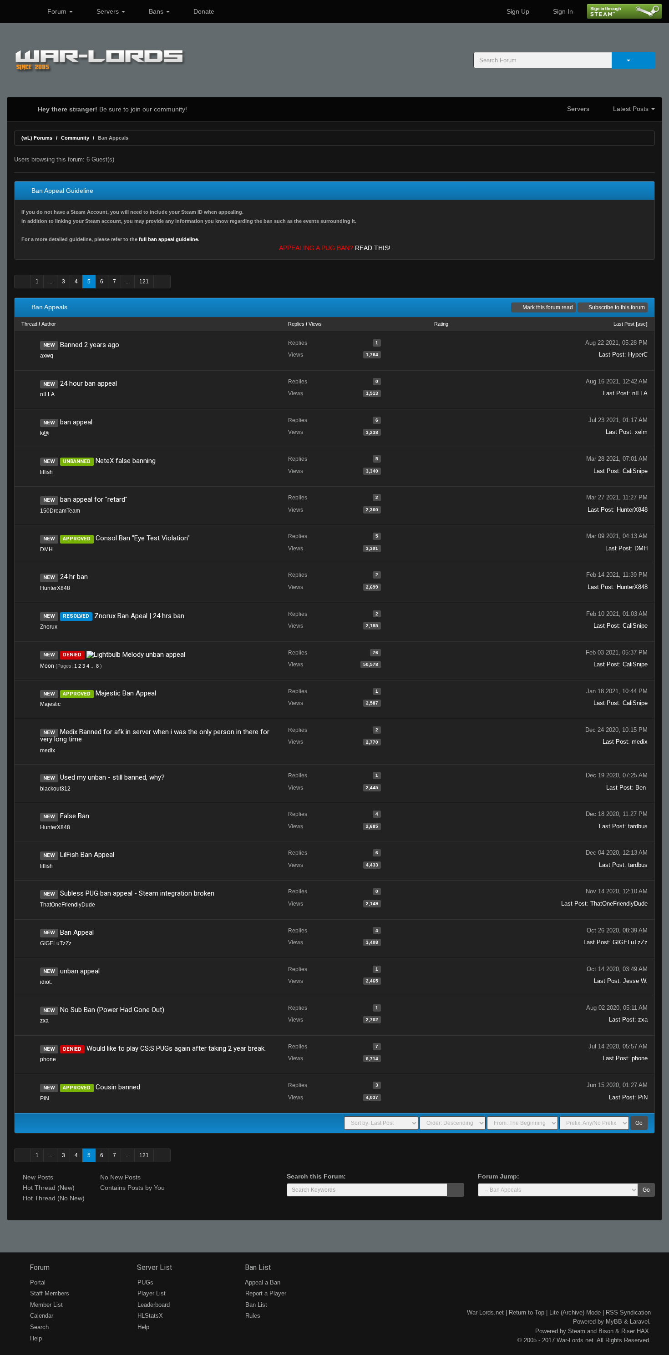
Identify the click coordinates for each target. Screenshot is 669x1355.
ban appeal (76, 422)
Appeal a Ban (261, 1282)
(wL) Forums (36, 138)
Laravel (639, 1321)
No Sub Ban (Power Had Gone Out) (112, 1010)
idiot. (46, 982)
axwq (46, 356)
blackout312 (55, 789)
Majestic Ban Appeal (126, 693)
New (49, 345)
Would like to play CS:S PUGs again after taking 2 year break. (176, 1048)
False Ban (74, 816)
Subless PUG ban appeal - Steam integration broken (137, 893)
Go (639, 1123)
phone (48, 1059)
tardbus (638, 826)
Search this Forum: (316, 1176)
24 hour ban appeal (88, 383)
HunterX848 (632, 509)
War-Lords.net (485, 1312)
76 (375, 652)
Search (38, 1327)
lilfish (46, 472)
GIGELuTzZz (55, 943)
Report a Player (264, 1293)
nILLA (47, 394)
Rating (441, 324)
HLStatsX (149, 1315)
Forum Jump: (498, 1176)
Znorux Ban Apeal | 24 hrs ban (139, 616)
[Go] (455, 1190)
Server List (153, 1267)
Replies (296, 324)
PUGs (144, 1282)
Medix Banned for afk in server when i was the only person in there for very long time (154, 736)
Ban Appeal (77, 932)
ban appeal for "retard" (93, 499)
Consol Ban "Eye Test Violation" (143, 538)
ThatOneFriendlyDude (67, 905)
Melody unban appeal (153, 654)
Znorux (48, 627)
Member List (45, 1304)
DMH (46, 549)
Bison (605, 1331)
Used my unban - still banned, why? (112, 777)
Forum (57, 11)
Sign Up (517, 11)
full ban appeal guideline (168, 239)
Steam (576, 1331)
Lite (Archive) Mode (575, 1312)
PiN (44, 1098)
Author (48, 324)
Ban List (257, 1267)
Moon (47, 666)
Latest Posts (630, 108)
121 (144, 281)
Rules (251, 1315)
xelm (641, 431)
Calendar (40, 1315)
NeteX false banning (126, 461)
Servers (108, 11)
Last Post (623, 324)
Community (75, 138)
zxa (44, 1021)
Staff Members (48, 1293)
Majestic (50, 704)
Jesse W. (635, 980)
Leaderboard (153, 1304)
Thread (29, 324)
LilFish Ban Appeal (87, 855)
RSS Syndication (628, 1312)
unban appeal (80, 971)
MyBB (614, 1321)
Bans (156, 11)
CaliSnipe (635, 471)
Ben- (641, 787)
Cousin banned (118, 1087)
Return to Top (526, 1312)
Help (35, 1338)
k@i (45, 433)
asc (642, 324)
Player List (151, 1293)
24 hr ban (74, 577)
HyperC (638, 354)
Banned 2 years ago (89, 345)
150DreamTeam (60, 511)
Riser (628, 1331)
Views (315, 324)
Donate (203, 11)
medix (47, 750)
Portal (37, 1282)
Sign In (562, 11)
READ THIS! (372, 248)
